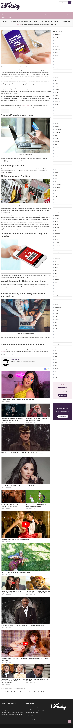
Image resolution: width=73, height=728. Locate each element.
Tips (17, 66)
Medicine (57, 255)
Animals (56, 37)
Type (56, 362)
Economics (57, 123)
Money (56, 261)
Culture (56, 114)
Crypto (56, 110)
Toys (56, 356)
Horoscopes (57, 212)
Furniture (57, 150)
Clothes (56, 95)
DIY (55, 120)
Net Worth (57, 279)
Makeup (56, 248)
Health (19, 13)
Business (57, 64)
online (17, 688)
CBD (56, 80)
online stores (8, 168)
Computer (57, 98)
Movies (31, 13)
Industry (56, 221)
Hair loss (56, 190)
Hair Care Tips (58, 184)
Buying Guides (58, 67)
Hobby (56, 206)
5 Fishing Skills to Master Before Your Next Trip (13, 691)
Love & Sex (57, 242)
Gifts (56, 166)
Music (56, 273)
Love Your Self (58, 245)
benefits (7, 688)
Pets (56, 291)
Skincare (56, 322)
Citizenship (57, 89)
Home (8, 13)
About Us (44, 726)
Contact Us (49, 726)
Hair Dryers (57, 187)
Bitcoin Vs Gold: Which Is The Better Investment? (40, 691)
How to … (57, 218)
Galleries (57, 153)
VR (55, 374)
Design (56, 117)
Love (36, 13)
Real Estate (57, 301)
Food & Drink (57, 147)
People (56, 288)
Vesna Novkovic (5, 66)
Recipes (56, 304)
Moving (56, 270)
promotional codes (25, 105)
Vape (56, 365)
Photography (57, 295)
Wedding (57, 377)
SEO (56, 316)
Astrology (57, 46)
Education (57, 126)
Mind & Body (57, 258)
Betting (56, 55)
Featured (57, 141)
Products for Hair (58, 298)
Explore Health (62, 395)
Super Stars (57, 334)
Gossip (56, 172)
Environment (57, 132)
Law (55, 230)
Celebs (24, 13)
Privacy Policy (69, 726)
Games (56, 160)
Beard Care (57, 49)
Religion (56, 310)
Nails (56, 276)
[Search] (69, 2)
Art (55, 43)
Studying (56, 328)
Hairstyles (57, 193)
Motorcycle (57, 264)
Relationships (43, 13)
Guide (56, 175)
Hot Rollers (57, 215)
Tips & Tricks (57, 350)
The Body (57, 344)
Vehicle (56, 368)
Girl (55, 169)
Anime (56, 40)
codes (10, 688)
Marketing (57, 252)
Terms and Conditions (61, 726)
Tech (56, 337)
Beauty (56, 52)
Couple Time (57, 101)
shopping (21, 688)
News (13, 13)
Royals (3, 17)
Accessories (57, 34)
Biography (57, 58)
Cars (56, 74)
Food (56, 144)
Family (56, 135)
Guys (56, 178)
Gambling (57, 156)
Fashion (56, 138)
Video (56, 371)
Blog (56, 61)
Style (50, 13)
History (56, 202)
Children (56, 86)
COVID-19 (57, 104)
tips (24, 688)
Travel (9, 17)
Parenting (66, 13)
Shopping (57, 319)
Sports (56, 325)
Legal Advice (57, 233)
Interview (57, 227)
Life (55, 236)
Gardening (57, 163)
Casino (56, 77)
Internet (56, 224)
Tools (56, 353)
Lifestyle (56, 239)
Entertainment (57, 13)
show (7, 111)
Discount (14, 688)
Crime (56, 107)
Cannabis (57, 71)
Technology (57, 341)
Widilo (41, 76)
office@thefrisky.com (33, 715)
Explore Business (63, 416)
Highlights (57, 199)
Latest (54, 726)
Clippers (56, 92)
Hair (55, 181)
